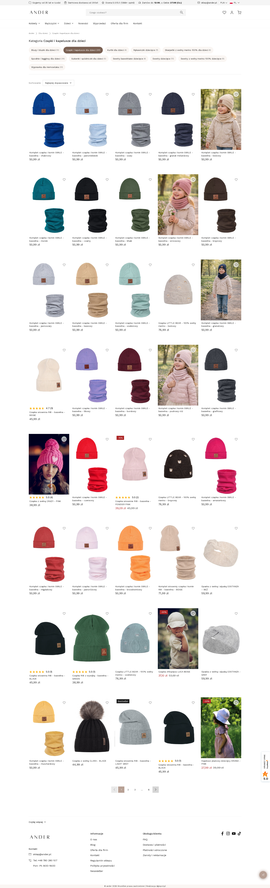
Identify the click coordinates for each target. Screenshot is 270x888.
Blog (92, 844)
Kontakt (137, 23)
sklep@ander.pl (209, 2)
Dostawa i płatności (154, 844)
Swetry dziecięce (163, 58)
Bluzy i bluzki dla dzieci (45, 50)
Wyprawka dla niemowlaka (47, 67)
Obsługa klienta (152, 833)
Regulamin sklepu (101, 860)
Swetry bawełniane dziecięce (129, 58)
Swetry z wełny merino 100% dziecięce (203, 58)
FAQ (145, 839)
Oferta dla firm (119, 23)
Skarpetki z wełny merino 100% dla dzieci (188, 50)
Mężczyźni (50, 23)
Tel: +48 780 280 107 (45, 860)
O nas (93, 839)
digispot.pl (161, 886)
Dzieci (67, 23)
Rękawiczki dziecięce (145, 50)
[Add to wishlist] (64, 94)
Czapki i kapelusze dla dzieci (83, 50)
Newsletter (96, 871)
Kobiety (33, 23)
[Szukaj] (181, 12)
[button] (234, 2)
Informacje (96, 833)
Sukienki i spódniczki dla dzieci (88, 58)
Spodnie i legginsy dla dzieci (48, 58)
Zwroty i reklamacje (154, 855)
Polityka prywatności (102, 865)
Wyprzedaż (99, 23)
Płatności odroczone (155, 850)
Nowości (83, 23)
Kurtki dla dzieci (117, 50)
